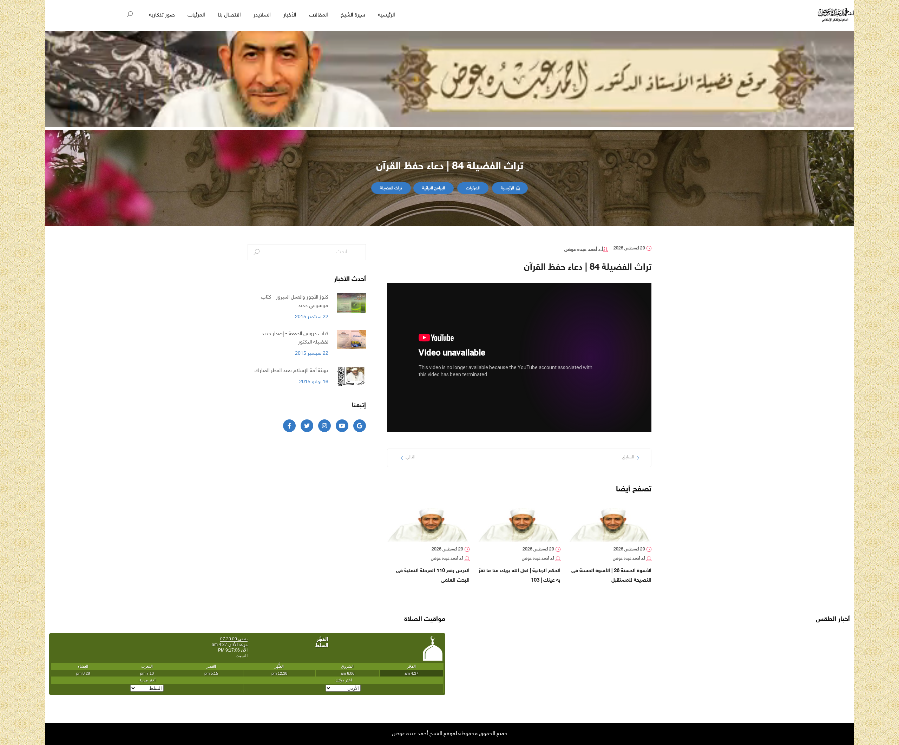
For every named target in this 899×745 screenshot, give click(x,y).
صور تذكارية (162, 15)
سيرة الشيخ (353, 15)
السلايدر (262, 15)
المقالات (318, 15)
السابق (628, 457)
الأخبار (289, 15)
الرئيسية (386, 15)
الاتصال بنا (229, 15)
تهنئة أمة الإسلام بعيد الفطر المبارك (291, 370)
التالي (410, 457)
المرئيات (196, 15)
